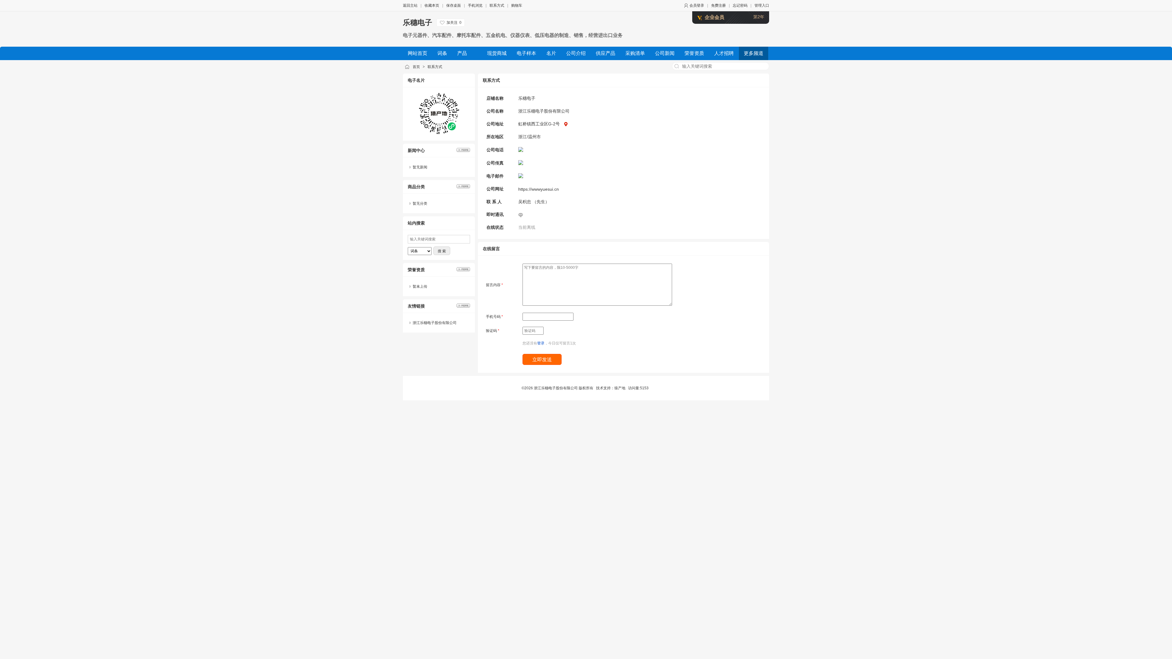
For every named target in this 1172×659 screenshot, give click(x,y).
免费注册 (718, 5)
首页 (416, 67)
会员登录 (696, 5)
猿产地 (619, 388)
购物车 (516, 5)
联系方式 (497, 5)
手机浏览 (475, 5)
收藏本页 (432, 5)
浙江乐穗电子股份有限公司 (435, 323)
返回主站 (410, 5)
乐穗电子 (417, 22)
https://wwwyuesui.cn (538, 189)
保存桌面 (453, 5)
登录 (540, 343)
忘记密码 (740, 5)
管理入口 (761, 5)
